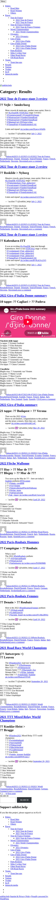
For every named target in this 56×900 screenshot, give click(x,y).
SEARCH (4, 796)
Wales (2, 711)
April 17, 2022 (39, 568)
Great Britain (12, 709)
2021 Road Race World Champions (23, 648)
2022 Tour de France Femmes (28, 27)
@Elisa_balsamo (27, 672)
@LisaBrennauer (16, 750)
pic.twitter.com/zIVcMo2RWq (35, 615)
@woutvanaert (13, 185)
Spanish (32, 399)
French (52, 159)
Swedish (50, 709)
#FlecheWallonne (29, 488)
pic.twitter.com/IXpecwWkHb (32, 129)
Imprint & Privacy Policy (20, 896)
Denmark (25, 159)
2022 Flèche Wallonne (14, 463)
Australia (9, 455)
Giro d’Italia (15, 39)
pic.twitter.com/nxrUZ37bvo (32, 197)
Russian (3, 536)
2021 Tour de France (24, 22)
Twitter (8, 69)
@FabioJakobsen (14, 183)
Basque (17, 455)
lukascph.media (11, 74)
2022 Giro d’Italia (23, 41)
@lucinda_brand (16, 615)
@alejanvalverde (16, 493)
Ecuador (38, 455)
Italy (47, 397)
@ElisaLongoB (17, 610)
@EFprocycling (26, 122)
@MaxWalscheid (16, 747)
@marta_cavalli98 (16, 483)
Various (8, 67)
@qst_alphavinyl (28, 183)
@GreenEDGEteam (30, 115)
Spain (25, 399)
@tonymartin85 (15, 743)
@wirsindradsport (16, 740)
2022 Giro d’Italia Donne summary (23, 295)
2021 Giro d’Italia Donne (26, 48)
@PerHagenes (25, 665)
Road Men (14, 8)
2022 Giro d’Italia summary (19, 404)
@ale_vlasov (13, 495)
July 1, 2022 (36, 265)
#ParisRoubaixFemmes (28, 608)
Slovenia (14, 161)
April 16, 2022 (39, 619)
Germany (4, 791)
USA (38, 399)
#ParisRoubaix (20, 556)
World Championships (19, 29)
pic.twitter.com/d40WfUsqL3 (17, 757)
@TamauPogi (12, 124)
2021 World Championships (27, 32)
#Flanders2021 (15, 663)
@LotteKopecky (16, 612)
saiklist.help (5, 896)
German (44, 588)
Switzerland (16, 590)
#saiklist (8, 481)
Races (7, 15)
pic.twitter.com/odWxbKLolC (23, 423)
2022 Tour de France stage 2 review (23, 166)
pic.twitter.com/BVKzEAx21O (33, 260)
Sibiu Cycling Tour (18, 53)
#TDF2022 (24, 113)
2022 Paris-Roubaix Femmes (19, 596)
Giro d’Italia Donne (18, 43)
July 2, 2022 (36, 201)
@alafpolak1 (23, 675)
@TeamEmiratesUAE (27, 124)
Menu (3, 1)
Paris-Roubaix (16, 50)
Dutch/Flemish (36, 159)
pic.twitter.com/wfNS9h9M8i (33, 563)
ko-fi (7, 72)
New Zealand (16, 399)
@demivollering (15, 488)
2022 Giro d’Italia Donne (26, 46)
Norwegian (41, 709)
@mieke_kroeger (16, 754)
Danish (17, 159)
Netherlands (5, 161)
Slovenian (23, 161)
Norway (32, 709)
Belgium (9, 159)
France (45, 159)
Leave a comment (34, 161)
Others (13, 13)
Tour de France (16, 18)
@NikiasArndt (15, 745)
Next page (11, 793)
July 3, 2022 (36, 133)
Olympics (14, 34)
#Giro (23, 416)
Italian (42, 397)
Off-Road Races (17, 58)
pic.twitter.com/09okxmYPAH (17, 677)
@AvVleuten (14, 486)
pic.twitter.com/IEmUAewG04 (32, 495)
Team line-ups (16, 62)
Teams (8, 60)
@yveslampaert (13, 251)
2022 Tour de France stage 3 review (23, 98)
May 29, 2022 (39, 428)
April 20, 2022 (39, 499)
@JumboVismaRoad (28, 117)
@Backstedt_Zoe (28, 670)
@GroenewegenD (14, 115)
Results (8, 65)
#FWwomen (25, 481)
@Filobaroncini (23, 667)
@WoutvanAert (13, 117)
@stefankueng (15, 563)
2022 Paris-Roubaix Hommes (19, 542)
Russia (52, 534)
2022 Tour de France (24, 20)
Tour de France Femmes (20, 25)
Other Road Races (18, 55)
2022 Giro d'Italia (40, 453)
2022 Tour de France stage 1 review (23, 234)
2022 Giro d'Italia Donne (43, 394)
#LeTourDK (13, 113)
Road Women (16, 11)
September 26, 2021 (39, 681)
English (22, 397)
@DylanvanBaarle (18, 558)
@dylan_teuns (15, 490)
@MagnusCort (13, 122)
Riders (8, 6)
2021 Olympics (22, 36)
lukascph (10, 156)
